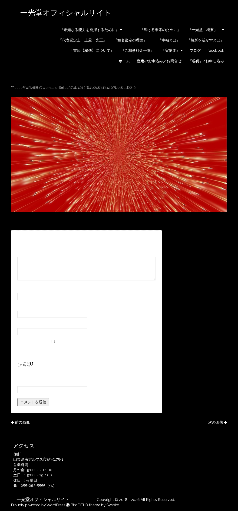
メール (24, 306)
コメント (26, 253)
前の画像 (22, 422)
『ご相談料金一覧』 (137, 50)
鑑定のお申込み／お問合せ (159, 61)
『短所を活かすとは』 (205, 40)
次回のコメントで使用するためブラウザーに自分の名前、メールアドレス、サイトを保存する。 (86, 351)
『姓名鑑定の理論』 (130, 40)
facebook (216, 50)
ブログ (195, 50)
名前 (22, 289)
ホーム (124, 61)
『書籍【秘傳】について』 (78, 50)
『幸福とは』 (167, 40)
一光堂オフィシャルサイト (83, 12)
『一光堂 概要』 (204, 30)
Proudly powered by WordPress (38, 505)
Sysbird (112, 505)
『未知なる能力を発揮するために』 (89, 30)
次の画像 (215, 422)
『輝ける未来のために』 (155, 30)
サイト (23, 324)
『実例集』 (170, 50)
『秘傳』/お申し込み (206, 61)
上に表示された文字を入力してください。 (52, 375)
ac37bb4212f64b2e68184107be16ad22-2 (100, 87)
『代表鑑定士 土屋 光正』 (82, 40)
